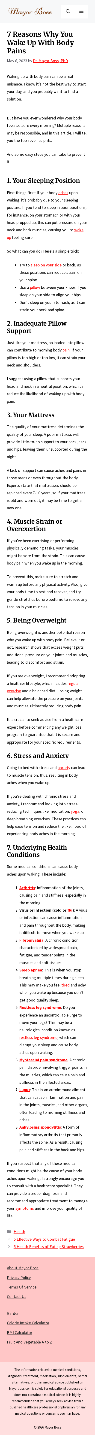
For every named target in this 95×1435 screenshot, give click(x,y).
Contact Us (16, 1296)
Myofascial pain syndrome (43, 1060)
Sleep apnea (30, 970)
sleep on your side (46, 265)
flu (69, 910)
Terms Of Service (21, 1287)
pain (66, 350)
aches (63, 192)
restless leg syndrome (38, 1037)
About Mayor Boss (23, 1267)
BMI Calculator (19, 1332)
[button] (68, 11)
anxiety (64, 767)
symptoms (24, 1208)
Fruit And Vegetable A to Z (29, 1342)
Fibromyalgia (31, 940)
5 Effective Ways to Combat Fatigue (44, 1239)
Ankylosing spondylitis (40, 1127)
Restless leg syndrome (40, 1007)
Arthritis (27, 887)
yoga (75, 811)
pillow (35, 287)
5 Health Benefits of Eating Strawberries (49, 1246)
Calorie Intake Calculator (28, 1322)
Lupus (24, 1089)
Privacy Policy (19, 1277)
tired (65, 985)
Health (19, 1231)
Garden (13, 1313)
